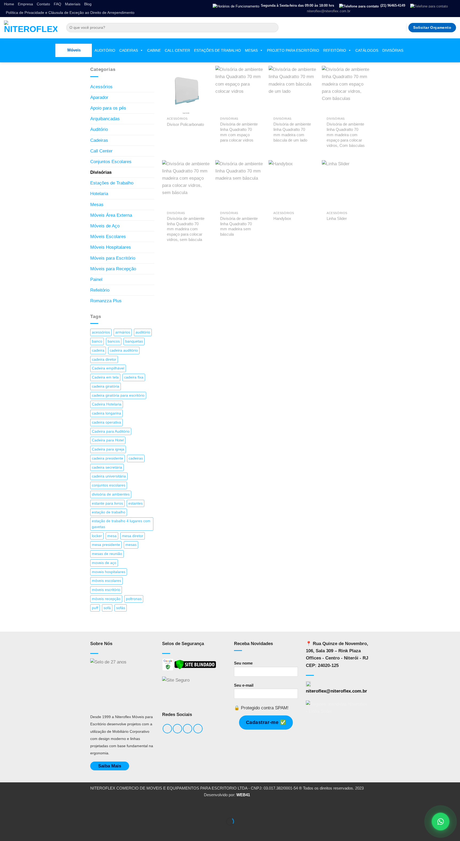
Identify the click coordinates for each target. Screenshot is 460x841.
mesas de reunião (107, 554)
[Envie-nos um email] (393, 27)
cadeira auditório (124, 350)
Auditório (99, 129)
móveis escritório (106, 590)
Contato (43, 4)
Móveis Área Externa (111, 215)
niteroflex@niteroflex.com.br (336, 691)
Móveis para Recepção (113, 268)
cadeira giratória (105, 386)
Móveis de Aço (105, 225)
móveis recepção (106, 599)
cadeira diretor (104, 359)
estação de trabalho (108, 512)
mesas (131, 545)
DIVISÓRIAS (392, 50)
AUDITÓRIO (105, 50)
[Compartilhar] (39, 807)
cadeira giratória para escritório (118, 395)
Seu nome (243, 663)
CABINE (154, 50)
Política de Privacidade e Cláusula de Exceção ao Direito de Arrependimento (70, 13)
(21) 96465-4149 (392, 5)
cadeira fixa (133, 377)
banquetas (134, 341)
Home (9, 4)
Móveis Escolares (108, 236)
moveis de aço (104, 563)
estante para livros (107, 503)
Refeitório (99, 290)
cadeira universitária (109, 476)
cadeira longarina (106, 413)
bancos (114, 341)
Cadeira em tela (105, 377)
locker (97, 536)
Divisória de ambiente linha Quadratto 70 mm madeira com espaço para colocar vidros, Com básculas (346, 135)
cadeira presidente (107, 458)
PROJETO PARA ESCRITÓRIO (293, 50)
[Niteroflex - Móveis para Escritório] (30, 28)
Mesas (97, 204)
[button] (73, 50)
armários (122, 332)
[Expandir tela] (22, 807)
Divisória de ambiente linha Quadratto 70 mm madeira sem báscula (239, 226)
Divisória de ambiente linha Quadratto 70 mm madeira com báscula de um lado (292, 132)
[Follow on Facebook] (378, 27)
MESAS (251, 50)
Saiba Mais (109, 765)
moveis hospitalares (108, 572)
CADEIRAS (128, 50)
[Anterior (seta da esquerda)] (5, 831)
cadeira (98, 350)
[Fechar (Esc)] (55, 807)
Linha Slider (337, 218)
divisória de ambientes (111, 494)
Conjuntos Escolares (111, 161)
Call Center (101, 151)
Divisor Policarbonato (185, 124)
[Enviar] (273, 28)
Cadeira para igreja (108, 449)
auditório (142, 332)
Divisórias (101, 172)
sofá (107, 608)
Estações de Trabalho (111, 183)
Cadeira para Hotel (108, 440)
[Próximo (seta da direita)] (22, 831)
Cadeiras (99, 140)
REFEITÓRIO (334, 50)
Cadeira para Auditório (111, 431)
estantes (135, 503)
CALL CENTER (177, 50)
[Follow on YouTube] (400, 27)
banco (97, 341)
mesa (112, 536)
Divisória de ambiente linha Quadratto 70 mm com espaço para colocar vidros (239, 132)
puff (95, 608)
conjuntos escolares (108, 485)
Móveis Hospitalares (110, 247)
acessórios (101, 332)
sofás (120, 608)
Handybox (282, 218)
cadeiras (136, 458)
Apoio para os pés (108, 108)
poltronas (134, 599)
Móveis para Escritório (112, 258)
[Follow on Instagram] (385, 27)
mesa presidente (106, 545)
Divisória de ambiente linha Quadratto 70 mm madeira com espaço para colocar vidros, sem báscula (185, 229)
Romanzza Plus (106, 300)
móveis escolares (106, 581)
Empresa (25, 4)
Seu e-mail (243, 685)
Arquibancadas (105, 118)
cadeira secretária (107, 467)
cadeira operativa (106, 422)
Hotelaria (99, 193)
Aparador (99, 97)
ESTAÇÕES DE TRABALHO (217, 50)
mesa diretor (132, 536)
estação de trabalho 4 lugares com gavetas (121, 524)
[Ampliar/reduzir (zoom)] (5, 807)
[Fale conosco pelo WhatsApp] (440, 821)
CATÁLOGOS (366, 50)
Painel (96, 279)
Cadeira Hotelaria (106, 404)
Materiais (72, 4)
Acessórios (101, 86)
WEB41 (243, 794)
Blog (88, 4)
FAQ (57, 4)
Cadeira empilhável (108, 368)
